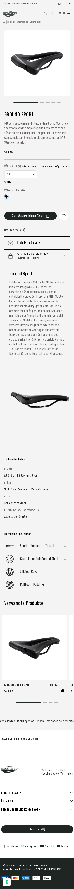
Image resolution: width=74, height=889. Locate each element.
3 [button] (48, 104)
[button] (42, 256)
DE (67, 4)
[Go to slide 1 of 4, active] (29, 703)
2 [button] (42, 104)
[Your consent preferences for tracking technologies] (7, 882)
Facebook (12, 846)
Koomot (65, 846)
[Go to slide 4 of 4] (56, 703)
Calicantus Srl (26, 869)
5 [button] (59, 104)
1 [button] (26, 104)
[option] (37, 63)
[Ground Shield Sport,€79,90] (34, 647)
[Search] (45, 13)
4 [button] (53, 104)
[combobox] (69, 4)
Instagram (30, 846)
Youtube (49, 846)
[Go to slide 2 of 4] (45, 703)
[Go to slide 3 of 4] (50, 703)
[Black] (62, 691)
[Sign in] (53, 13)
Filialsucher (34, 829)
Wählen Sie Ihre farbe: (15, 190)
